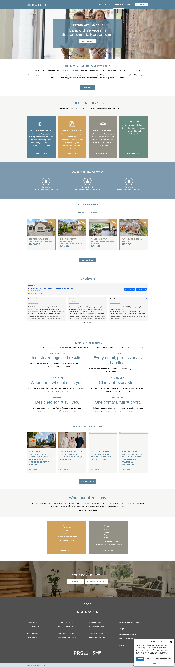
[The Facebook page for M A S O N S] (120, 629)
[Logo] (36, 4)
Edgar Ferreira (33, 299)
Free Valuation (141, 4)
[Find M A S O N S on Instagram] (123, 629)
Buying (81, 212)
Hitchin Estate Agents (65, 622)
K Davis (71, 299)
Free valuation (87, 41)
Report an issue (32, 637)
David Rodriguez (115, 299)
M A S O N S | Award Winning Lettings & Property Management (50, 288)
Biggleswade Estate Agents (67, 637)
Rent (110, 4)
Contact (128, 4)
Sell (105, 4)
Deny (149, 659)
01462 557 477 (123, 619)
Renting (93, 212)
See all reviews (129, 289)
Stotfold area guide (96, 633)
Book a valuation (33, 626)
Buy (100, 4)
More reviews (87, 322)
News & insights (32, 633)
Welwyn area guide (95, 641)
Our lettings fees (33, 630)
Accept (140, 659)
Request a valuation (96, 582)
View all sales (87, 260)
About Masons (32, 622)
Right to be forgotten (127, 638)
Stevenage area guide (96, 630)
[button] (171, 641)
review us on (140, 289)
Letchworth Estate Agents (67, 626)
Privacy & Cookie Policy (153, 663)
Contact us (87, 88)
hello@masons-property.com (129, 622)
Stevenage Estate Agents (66, 630)
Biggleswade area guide (97, 637)
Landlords (119, 4)
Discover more (87, 481)
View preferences (163, 659)
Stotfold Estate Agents (66, 633)
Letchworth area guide (97, 626)
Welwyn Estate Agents (65, 641)
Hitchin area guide (95, 622)
